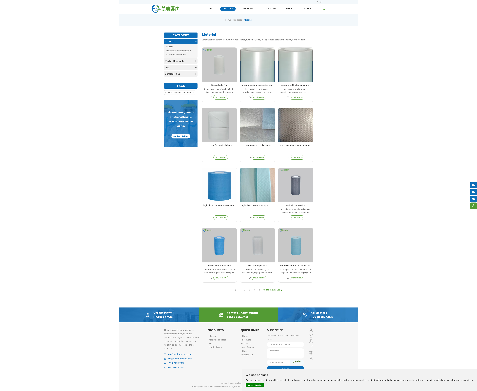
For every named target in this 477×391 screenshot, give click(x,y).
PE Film (169, 46)
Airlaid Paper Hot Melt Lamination (296, 265)
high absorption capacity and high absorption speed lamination (257, 205)
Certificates (269, 8)
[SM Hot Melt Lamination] (219, 245)
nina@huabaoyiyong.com (179, 354)
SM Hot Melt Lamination (219, 265)
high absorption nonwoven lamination (219, 205)
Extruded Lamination (176, 54)
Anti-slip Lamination (295, 205)
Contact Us (308, 8)
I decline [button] (258, 385)
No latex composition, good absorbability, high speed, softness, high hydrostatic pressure (257, 271)
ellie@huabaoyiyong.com (179, 358)
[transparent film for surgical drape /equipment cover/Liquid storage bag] (295, 65)
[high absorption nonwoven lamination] (219, 185)
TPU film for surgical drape (219, 145)
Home (209, 8)
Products (228, 8)
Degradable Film (219, 85)
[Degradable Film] (219, 65)
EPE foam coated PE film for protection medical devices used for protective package (257, 145)
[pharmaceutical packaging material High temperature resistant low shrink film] (257, 65)
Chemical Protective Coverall (179, 92)
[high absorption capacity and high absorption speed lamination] (257, 185)
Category (181, 35)
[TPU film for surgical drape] (219, 125)
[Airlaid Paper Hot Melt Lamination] (295, 245)
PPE (167, 67)
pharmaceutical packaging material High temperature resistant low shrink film (257, 85)
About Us (248, 8)
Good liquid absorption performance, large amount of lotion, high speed (296, 271)
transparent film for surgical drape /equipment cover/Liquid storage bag (296, 85)
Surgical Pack (172, 73)
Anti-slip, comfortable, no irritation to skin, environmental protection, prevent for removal (296, 211)
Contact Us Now (180, 136)
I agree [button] (250, 385)
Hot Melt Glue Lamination (178, 50)
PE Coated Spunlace (257, 265)
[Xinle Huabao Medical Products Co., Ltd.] (165, 9)
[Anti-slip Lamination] (295, 185)
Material (169, 41)
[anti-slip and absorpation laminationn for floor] (295, 125)
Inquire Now (220, 97)
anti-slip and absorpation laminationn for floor (296, 145)
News (289, 8)
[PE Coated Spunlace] (257, 245)
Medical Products (174, 61)
